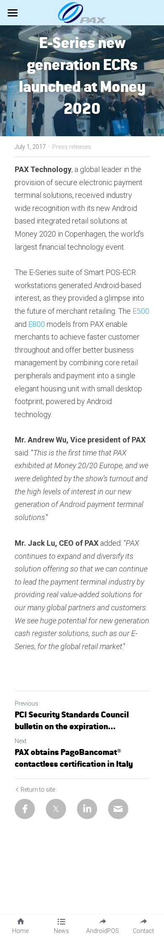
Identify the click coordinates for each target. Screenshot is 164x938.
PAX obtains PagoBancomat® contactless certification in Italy (74, 757)
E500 (140, 311)
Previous (26, 703)
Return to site (38, 789)
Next (20, 741)
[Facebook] (25, 809)
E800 (36, 324)
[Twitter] (56, 809)
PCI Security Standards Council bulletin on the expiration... (72, 720)
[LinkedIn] (87, 809)
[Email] (118, 809)
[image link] (82, 12)
